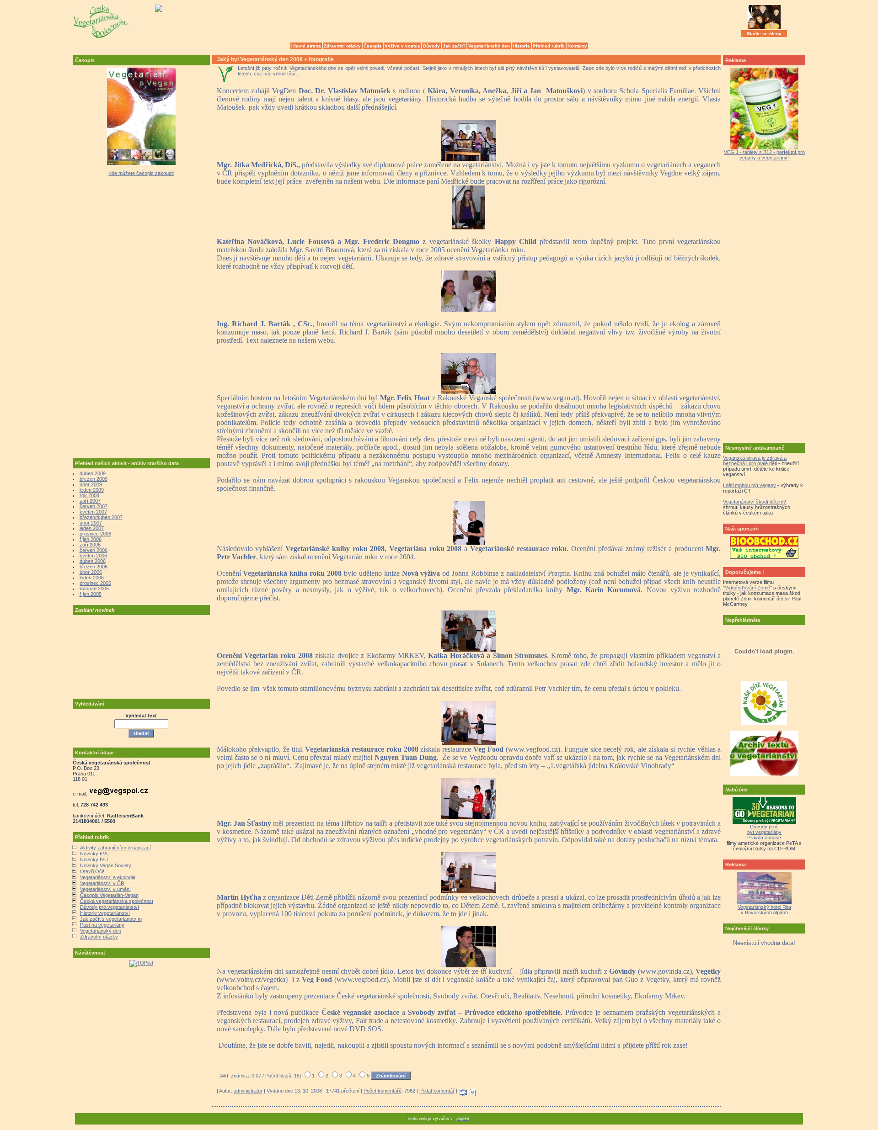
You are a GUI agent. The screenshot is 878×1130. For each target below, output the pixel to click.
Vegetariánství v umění (105, 889)
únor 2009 (91, 484)
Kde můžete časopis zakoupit (141, 173)
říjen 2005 (91, 594)
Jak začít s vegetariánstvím (111, 919)
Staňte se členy (764, 33)
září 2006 (90, 544)
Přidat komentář (437, 1090)
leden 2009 (92, 490)
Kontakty (577, 45)
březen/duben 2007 (101, 517)
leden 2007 (92, 528)
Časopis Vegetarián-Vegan (109, 895)
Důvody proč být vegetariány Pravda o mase (764, 832)
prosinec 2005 (95, 583)
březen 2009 (93, 479)
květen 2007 (93, 512)
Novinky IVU (94, 859)
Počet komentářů (383, 1090)
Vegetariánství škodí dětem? (754, 501)
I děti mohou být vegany (749, 485)
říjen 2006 (91, 539)
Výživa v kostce (402, 45)
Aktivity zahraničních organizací (115, 847)
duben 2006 (93, 561)
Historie (521, 45)
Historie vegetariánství (105, 913)
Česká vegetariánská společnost (116, 901)
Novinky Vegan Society (105, 865)
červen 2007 (93, 506)
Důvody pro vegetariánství (109, 907)
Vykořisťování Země (747, 587)
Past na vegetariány (102, 925)
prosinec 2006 (95, 533)
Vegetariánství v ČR (102, 883)
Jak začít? (454, 45)
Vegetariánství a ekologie (107, 877)
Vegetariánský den (489, 45)
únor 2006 (91, 572)
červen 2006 (93, 550)
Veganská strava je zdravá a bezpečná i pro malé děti (755, 460)
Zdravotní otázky (342, 45)
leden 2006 (92, 577)
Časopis (373, 45)
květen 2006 (93, 555)
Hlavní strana (306, 45)
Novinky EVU (95, 853)
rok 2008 (89, 495)
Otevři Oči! (92, 871)
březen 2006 (93, 566)
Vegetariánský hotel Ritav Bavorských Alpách (764, 909)
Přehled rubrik (549, 45)
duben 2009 (93, 473)
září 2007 (90, 501)
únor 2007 (91, 522)
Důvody (431, 45)
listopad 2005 (94, 588)
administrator (248, 1090)
